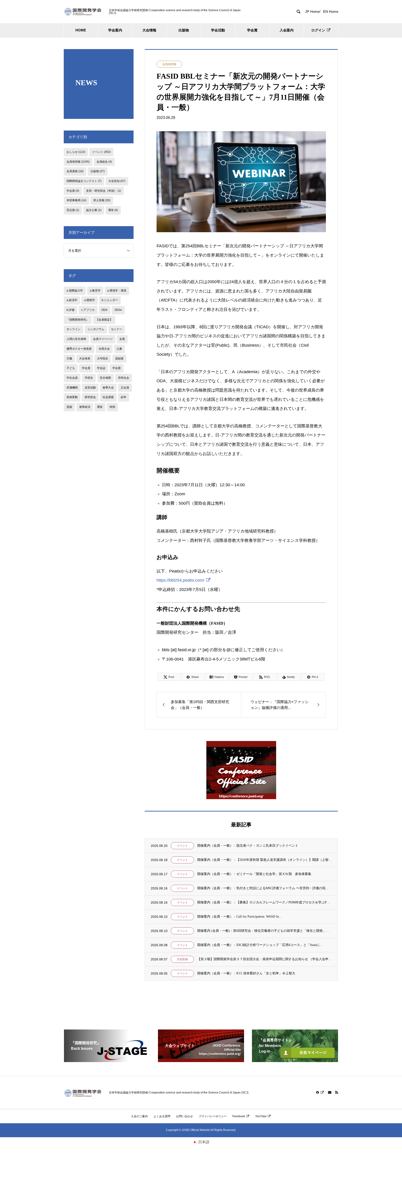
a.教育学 (95, 290)
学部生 (89, 377)
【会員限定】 (104, 319)
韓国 (112, 407)
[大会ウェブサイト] (201, 1060)
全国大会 (104, 348)
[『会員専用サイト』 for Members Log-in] (295, 1060)
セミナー (116, 329)
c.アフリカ (88, 310)
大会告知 (182, 959)
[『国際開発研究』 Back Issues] (107, 1060)
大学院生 (102, 358)
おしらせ (76, 152)
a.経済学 (72, 300)
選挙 (113, 210)
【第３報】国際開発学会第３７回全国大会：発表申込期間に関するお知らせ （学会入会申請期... (264, 959)
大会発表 (84, 358)
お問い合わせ (184, 1116)
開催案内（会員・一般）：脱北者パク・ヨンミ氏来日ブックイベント (247, 845)
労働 (69, 358)
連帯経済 (84, 407)
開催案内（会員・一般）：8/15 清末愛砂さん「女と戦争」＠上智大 (246, 973)
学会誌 (101, 368)
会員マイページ (103, 339)
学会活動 (218, 30)
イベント (182, 845)
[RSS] (336, 1092)
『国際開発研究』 (78, 319)
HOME (80, 30)
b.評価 (70, 310)
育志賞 (73, 210)
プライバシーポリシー (213, 1116)
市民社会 (123, 377)
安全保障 (105, 377)
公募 (119, 348)
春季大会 (108, 387)
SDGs (118, 310)
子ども (71, 368)
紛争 (123, 397)
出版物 (183, 30)
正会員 (125, 387)
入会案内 (287, 30)
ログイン (318, 30)
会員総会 (104, 161)
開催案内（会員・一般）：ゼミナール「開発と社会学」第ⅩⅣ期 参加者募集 (254, 874)
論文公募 (93, 210)
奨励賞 (119, 358)
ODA (104, 310)
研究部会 (90, 397)
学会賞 (252, 30)
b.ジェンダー (110, 300)
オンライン (73, 329)
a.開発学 (89, 300)
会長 (122, 339)
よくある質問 (162, 1116)
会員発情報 (169, 64)
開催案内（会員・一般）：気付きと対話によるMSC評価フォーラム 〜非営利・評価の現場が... (264, 888)
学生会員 (72, 377)
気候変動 (72, 397)
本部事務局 (76, 200)
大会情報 (149, 30)
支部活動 (90, 387)
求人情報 (101, 200)
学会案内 (115, 30)
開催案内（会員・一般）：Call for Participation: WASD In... (239, 916)
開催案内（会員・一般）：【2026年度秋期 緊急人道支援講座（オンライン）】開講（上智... (264, 860)
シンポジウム (95, 329)
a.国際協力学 (75, 290)
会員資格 (75, 171)
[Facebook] (320, 1092)
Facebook (238, 1116)
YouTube (261, 1116)
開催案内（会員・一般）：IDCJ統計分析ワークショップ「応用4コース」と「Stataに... (259, 945)
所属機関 (72, 387)
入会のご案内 (139, 1116)
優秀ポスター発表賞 (79, 348)
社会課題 (108, 397)
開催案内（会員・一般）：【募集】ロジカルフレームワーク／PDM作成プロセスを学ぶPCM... (264, 902)
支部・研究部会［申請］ (103, 190)
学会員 (86, 368)
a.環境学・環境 (116, 290)
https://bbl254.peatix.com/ (180, 580)
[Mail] (329, 1092)
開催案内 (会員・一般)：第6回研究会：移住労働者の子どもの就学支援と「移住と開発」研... (264, 930)
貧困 (69, 407)
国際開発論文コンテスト (84, 181)
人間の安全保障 (76, 339)
